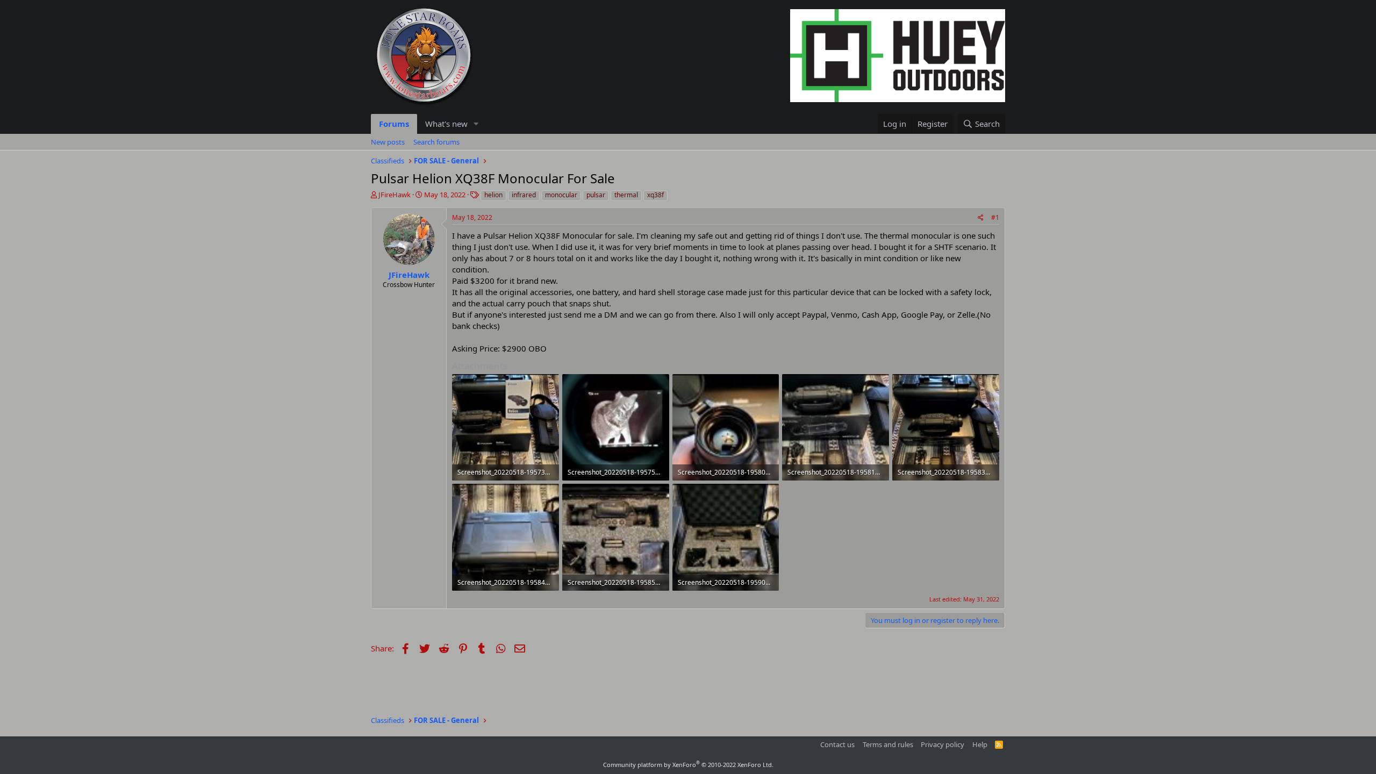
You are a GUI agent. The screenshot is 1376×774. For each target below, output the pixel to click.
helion (493, 194)
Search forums (436, 142)
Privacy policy (942, 744)
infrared (524, 194)
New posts (388, 142)
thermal (626, 194)
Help (979, 744)
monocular (561, 194)
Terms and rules (888, 744)
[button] (476, 124)
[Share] (980, 218)
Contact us (837, 744)
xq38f (655, 194)
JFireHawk (394, 194)
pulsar (595, 194)
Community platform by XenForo (688, 765)
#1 (995, 217)
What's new (446, 123)
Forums (394, 123)
